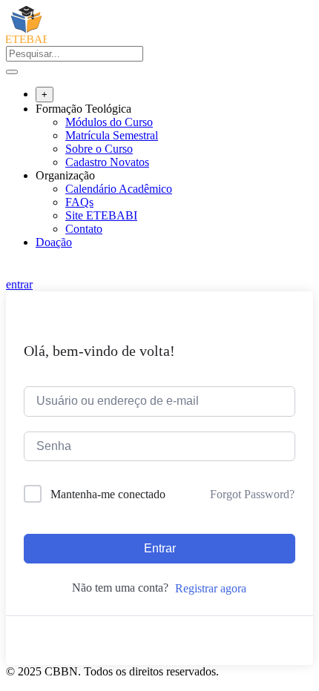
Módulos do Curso (109, 122)
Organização (65, 175)
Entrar (160, 548)
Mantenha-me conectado (107, 494)
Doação (54, 242)
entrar (19, 284)
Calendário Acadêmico (118, 188)
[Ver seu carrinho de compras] (14, 271)
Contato (83, 228)
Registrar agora (210, 588)
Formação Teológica (83, 108)
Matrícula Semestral (111, 135)
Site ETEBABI (101, 215)
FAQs (79, 202)
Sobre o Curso (99, 148)
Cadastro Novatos (107, 162)
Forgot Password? (252, 494)
